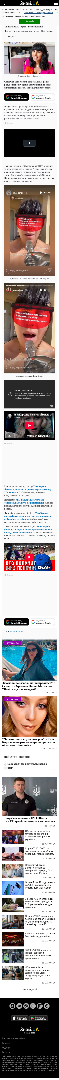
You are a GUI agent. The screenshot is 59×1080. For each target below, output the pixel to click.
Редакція (6, 1047)
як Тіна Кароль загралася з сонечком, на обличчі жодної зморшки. (24, 501)
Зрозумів (29, 21)
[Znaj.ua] (29, 3)
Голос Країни (16, 631)
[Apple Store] (20, 1018)
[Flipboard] (40, 1006)
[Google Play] (38, 1018)
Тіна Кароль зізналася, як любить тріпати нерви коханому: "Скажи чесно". (28, 489)
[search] (3, 3)
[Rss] (12, 1006)
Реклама (6, 1043)
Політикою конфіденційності (38, 12)
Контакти (6, 1052)
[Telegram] (19, 1006)
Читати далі (29, 989)
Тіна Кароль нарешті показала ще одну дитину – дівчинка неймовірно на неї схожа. (27, 516)
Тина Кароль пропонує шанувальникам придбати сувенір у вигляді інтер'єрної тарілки (28, 529)
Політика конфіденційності (14, 1038)
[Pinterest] (47, 1006)
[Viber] (26, 1006)
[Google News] (33, 1006)
